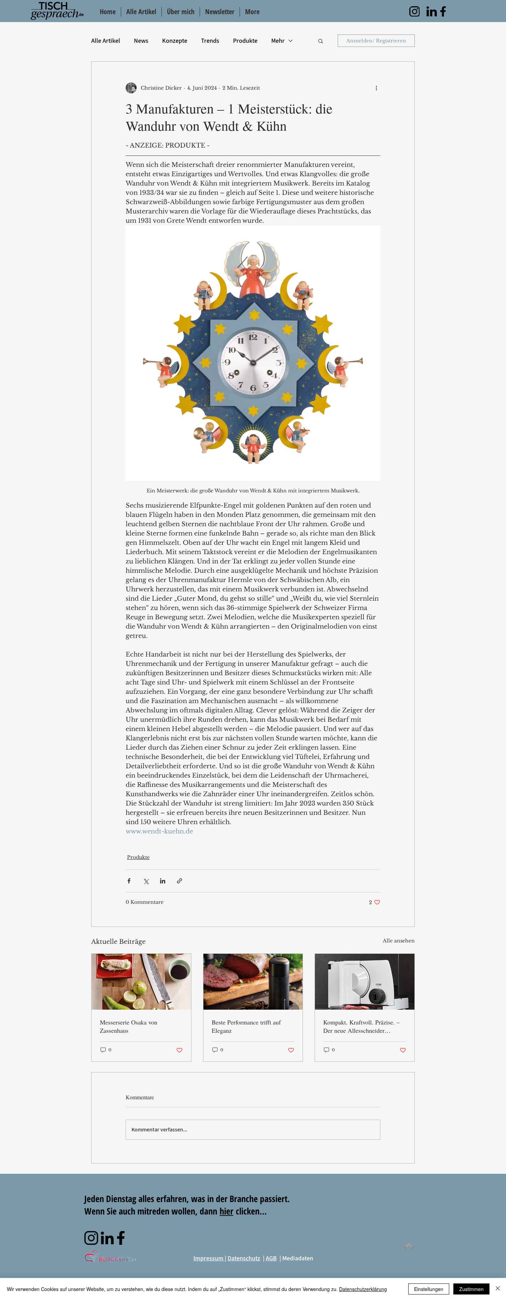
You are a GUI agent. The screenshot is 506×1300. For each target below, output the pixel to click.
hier (226, 1211)
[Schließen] (498, 1288)
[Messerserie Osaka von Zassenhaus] (141, 982)
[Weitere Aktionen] (376, 88)
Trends (210, 40)
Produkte (245, 40)
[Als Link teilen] (179, 881)
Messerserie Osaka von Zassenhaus (128, 1026)
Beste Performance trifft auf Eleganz (246, 1026)
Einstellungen (428, 1289)
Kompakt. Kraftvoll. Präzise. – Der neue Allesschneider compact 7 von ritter (361, 1026)
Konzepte (174, 40)
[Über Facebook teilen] (129, 881)
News (141, 40)
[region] (414, 11)
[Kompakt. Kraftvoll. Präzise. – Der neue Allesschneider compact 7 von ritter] (364, 982)
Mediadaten (297, 1258)
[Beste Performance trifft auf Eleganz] (253, 982)
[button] (320, 40)
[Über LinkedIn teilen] (162, 881)
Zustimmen (471, 1289)
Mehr (278, 40)
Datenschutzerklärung (363, 1289)
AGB (271, 1258)
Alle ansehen (399, 941)
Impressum (209, 1258)
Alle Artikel (105, 40)
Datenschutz (244, 1258)
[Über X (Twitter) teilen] (146, 881)
